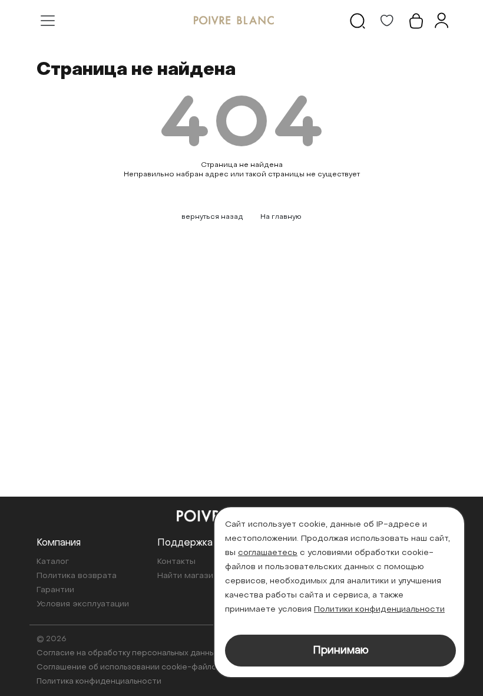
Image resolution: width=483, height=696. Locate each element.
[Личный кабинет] (441, 21)
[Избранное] (387, 21)
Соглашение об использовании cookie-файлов (129, 667)
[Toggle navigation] (48, 20)
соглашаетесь (267, 553)
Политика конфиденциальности (99, 681)
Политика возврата (77, 576)
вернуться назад (212, 217)
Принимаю (341, 651)
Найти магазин (187, 576)
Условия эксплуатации (83, 604)
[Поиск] (358, 21)
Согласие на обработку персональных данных (128, 653)
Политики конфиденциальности (379, 609)
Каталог (53, 562)
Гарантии (55, 590)
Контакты (176, 562)
